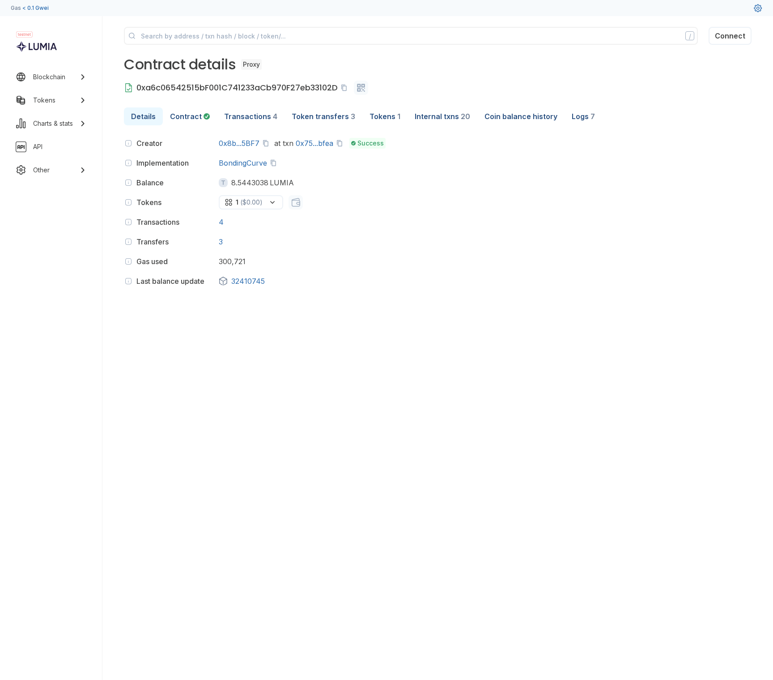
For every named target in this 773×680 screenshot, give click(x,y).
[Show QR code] (361, 88)
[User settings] (757, 8)
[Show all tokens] (296, 202)
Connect (730, 35)
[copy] (345, 87)
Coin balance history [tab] (520, 116)
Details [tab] (143, 116)
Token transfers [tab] (323, 116)
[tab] (190, 116)
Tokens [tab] (385, 116)
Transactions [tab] (250, 116)
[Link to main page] (36, 46)
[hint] (128, 143)
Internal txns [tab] (442, 116)
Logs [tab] (583, 116)
